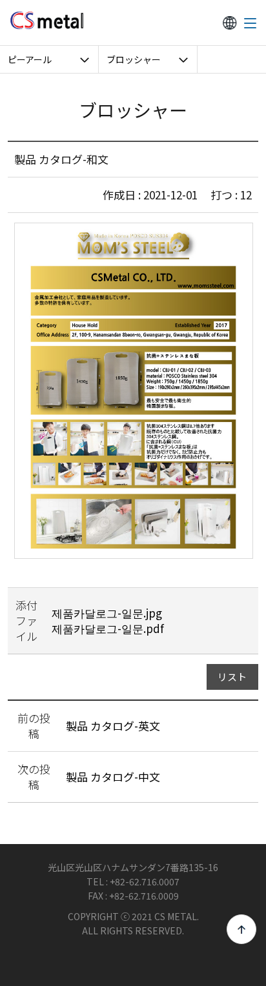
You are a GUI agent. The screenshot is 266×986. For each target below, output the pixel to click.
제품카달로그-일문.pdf (108, 628)
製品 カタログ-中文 (113, 777)
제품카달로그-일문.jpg (107, 613)
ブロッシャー (134, 59)
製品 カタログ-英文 (113, 726)
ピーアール (30, 59)
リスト (232, 676)
